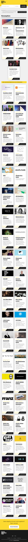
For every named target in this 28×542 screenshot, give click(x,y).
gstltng (5, 444)
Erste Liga (5, 154)
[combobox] (7, 6)
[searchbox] (7, 6)
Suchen (23, 6)
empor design (19, 154)
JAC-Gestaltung (19, 196)
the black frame (13, 69)
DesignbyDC (6, 340)
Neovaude (5, 27)
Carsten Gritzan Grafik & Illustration (19, 425)
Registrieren (14, 526)
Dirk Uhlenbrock (7, 382)
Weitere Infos (10, 37)
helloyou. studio (19, 464)
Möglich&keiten (19, 48)
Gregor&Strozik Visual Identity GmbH (19, 115)
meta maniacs (6, 464)
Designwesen (19, 444)
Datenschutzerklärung (11, 12)
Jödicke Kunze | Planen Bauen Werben (7, 198)
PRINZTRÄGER (7, 113)
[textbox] (17, 6)
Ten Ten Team (6, 361)
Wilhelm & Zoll (6, 506)
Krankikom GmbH (7, 92)
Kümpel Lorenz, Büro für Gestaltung (7, 136)
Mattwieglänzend (20, 216)
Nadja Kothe (6, 48)
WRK (4, 175)
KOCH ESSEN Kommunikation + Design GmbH (7, 487)
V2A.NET (5, 278)
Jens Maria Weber (7, 299)
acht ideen (18, 320)
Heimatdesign (16, 540)
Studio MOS (19, 485)
